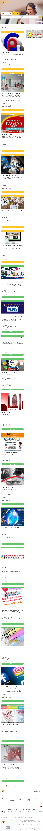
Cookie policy (15, 809)
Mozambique (38, 822)
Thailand (22, 828)
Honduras (37, 820)
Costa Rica (22, 817)
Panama (34, 824)
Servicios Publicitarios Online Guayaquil (11, 687)
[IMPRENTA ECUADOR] (12, 308)
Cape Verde (38, 816)
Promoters (28, 799)
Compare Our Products (20, 799)
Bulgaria (18, 816)
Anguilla (12, 814)
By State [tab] (9, 13)
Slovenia (29, 827)
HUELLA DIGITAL (6, 412)
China (13, 817)
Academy (27, 801)
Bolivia (39, 814)
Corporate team (4, 799)
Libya (40, 821)
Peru (39, 824)
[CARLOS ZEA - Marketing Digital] (12, 365)
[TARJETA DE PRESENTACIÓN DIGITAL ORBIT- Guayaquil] (12, 238)
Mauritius (26, 822)
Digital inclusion (12, 796)
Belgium (32, 814)
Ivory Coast (20, 821)
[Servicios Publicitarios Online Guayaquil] (12, 676)
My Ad (27, 2)
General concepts (37, 798)
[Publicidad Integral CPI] (12, 477)
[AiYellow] (5, 791)
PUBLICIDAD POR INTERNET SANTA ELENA (12, 724)
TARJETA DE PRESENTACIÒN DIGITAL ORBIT (12, 93)
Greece (20, 820)
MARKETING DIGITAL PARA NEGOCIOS (11, 175)
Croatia (25, 817)
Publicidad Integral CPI (7, 487)
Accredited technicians (12, 802)
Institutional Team (5, 798)
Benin (37, 814)
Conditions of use (21, 809)
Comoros (19, 817)
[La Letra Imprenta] (12, 557)
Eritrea (40, 818)
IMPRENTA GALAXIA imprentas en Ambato (12, 210)
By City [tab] (3, 13)
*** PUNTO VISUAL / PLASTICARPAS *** (11, 527)
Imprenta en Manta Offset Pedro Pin (10, 647)
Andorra (7, 814)
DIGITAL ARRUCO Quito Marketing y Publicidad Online (13, 338)
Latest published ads (17, 806)
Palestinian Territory (29, 824)
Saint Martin (38, 825)
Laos (29, 821)
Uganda (37, 828)
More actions (5, 66)
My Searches (32, 2)
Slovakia (26, 827)
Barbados (29, 814)
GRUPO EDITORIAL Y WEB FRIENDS (10, 280)
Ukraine (40, 828)
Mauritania (22, 822)
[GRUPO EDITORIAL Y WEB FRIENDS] (12, 273)
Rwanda (30, 825)
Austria (26, 814)
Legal (6, 809)
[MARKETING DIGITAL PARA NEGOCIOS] (12, 165)
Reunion (22, 825)
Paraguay (36, 824)
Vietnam (25, 829)
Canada (35, 816)
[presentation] (3, 13)
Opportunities (36, 799)
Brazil (16, 816)
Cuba (28, 817)
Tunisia (32, 828)
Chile (11, 817)
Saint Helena (34, 825)
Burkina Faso (22, 816)
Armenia (18, 814)
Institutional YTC (36, 795)
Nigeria (22, 824)
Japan (23, 821)
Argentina (15, 814)
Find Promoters (20, 800)
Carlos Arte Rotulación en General (10, 452)
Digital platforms (12, 800)
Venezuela (22, 829)
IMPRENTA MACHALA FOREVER (9, 764)
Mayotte (29, 822)
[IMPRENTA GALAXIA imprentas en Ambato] (12, 203)
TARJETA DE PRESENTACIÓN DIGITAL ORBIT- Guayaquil (13, 245)
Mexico (32, 822)
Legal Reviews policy (28, 809)
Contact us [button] (3, 801)
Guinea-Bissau (32, 820)
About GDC (4, 795)
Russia (28, 825)
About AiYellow (20, 795)
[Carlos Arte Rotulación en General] (12, 442)
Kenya (28, 821)
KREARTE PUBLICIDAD (7, 134)
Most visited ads (4, 806)
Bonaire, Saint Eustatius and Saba (6, 816)
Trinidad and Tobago (27, 828)
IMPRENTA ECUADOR (7, 315)
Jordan (25, 821)
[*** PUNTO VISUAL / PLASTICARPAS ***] (12, 517)
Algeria (4, 814)
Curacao (30, 817)
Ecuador (25, 818)
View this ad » (13, 69)
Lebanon (32, 821)
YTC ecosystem (36, 797)
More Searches (39, 20)
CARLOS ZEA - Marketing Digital (9, 372)
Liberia (37, 821)
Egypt (28, 818)
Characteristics (20, 797)
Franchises (28, 800)
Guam (22, 820)
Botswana (13, 816)
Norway (24, 824)
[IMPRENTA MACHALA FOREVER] (12, 754)
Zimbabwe (36, 829)
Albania (2, 814)
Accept (7, 827)
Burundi (25, 816)
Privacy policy (10, 809)
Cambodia (28, 816)
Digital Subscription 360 (13, 799)
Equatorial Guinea (36, 818)
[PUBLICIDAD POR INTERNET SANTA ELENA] (12, 714)
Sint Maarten (23, 827)
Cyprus (33, 817)
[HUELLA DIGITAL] (12, 402)
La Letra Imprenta (6, 567)
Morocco (34, 822)
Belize (35, 814)
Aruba (21, 814)
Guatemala (25, 820)
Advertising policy (34, 809)
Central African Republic (4, 817)
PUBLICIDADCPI (5, 52)
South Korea (37, 827)
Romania (25, 825)
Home (2, 25)
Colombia (15, 817)
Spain (40, 827)
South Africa (33, 827)
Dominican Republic (21, 818)
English (38, 2)
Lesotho (35, 821)
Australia (23, 814)
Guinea (28, 820)
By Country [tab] (15, 13)
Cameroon (32, 816)
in (10, 25)
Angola (10, 814)
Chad (9, 817)
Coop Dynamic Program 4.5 (28, 797)
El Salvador (31, 818)
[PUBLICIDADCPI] (12, 42)
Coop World (4, 797)
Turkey (35, 828)
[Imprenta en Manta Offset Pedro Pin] (12, 637)
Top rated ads (10, 806)
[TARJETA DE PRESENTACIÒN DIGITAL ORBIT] (12, 83)
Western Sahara (29, 829)
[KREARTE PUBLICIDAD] (12, 124)
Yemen (33, 829)
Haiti (35, 820)
